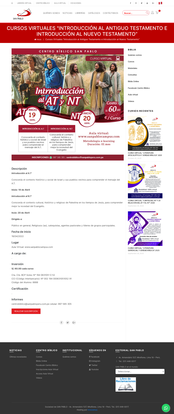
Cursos (131, 61)
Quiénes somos (69, 357)
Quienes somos (135, 55)
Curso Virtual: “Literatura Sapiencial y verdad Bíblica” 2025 (143, 249)
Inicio (38, 39)
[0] (157, 13)
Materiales (132, 68)
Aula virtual (60, 3)
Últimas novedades (18, 357)
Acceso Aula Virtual (44, 373)
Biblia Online (133, 81)
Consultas (132, 75)
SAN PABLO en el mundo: (127, 367)
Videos (131, 101)
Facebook (95, 357)
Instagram (95, 361)
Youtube (95, 369)
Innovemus (92, 410)
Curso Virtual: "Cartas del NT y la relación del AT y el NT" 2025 (144, 201)
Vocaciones (75, 3)
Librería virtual (24, 3)
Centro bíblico (43, 3)
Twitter (94, 365)
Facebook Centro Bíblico (139, 88)
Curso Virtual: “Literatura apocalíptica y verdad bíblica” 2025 (145, 154)
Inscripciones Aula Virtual (47, 369)
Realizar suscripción (26, 311)
